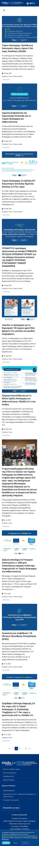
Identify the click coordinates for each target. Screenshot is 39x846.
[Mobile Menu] (4, 10)
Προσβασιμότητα (8, 776)
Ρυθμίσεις (25, 843)
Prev (10, 748)
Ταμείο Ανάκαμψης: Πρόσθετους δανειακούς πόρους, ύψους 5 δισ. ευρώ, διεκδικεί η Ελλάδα (18, 48)
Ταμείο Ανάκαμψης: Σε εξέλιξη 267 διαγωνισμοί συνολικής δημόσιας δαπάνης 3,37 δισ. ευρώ (18, 183)
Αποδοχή (6, 843)
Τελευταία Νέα (17, 76)
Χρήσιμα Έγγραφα (8, 780)
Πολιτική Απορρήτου (9, 773)
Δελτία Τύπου (8, 76)
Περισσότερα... (6, 79)
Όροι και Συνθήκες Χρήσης (11, 769)
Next (29, 748)
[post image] (19, 29)
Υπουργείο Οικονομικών (11, 800)
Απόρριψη (15, 843)
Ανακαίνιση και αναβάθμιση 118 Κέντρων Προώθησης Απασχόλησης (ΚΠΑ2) (19, 636)
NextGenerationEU (9, 790)
